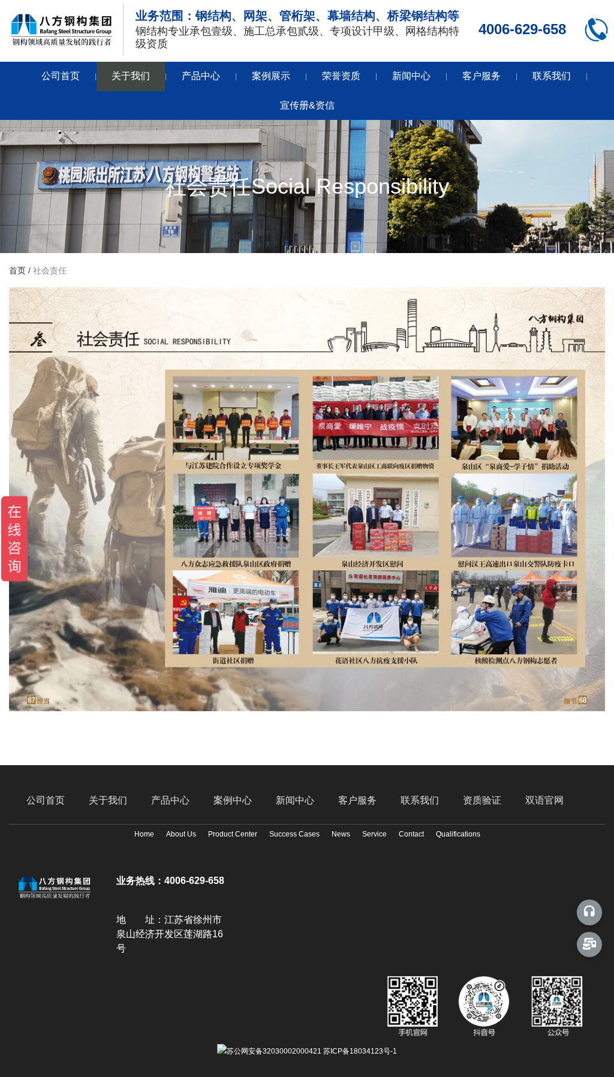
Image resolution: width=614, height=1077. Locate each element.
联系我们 (551, 76)
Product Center (232, 834)
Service (374, 834)
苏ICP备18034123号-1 (360, 1051)
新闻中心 (411, 76)
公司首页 (60, 76)
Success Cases (294, 834)
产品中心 (201, 76)
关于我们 (131, 76)
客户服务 (481, 76)
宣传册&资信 (307, 105)
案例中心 (232, 800)
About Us (181, 834)
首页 (18, 270)
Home (144, 834)
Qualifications (458, 834)
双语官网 (544, 800)
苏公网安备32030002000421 (274, 1051)
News (341, 834)
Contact (411, 834)
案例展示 (271, 76)
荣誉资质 (341, 76)
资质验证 (482, 800)
